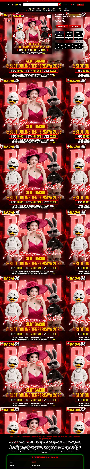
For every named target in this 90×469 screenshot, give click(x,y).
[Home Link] (16, 5)
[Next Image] (50, 35)
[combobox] (40, 4)
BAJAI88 (12, 441)
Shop (9, 4)
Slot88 (17, 442)
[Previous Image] (14, 35)
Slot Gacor (65, 445)
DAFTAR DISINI (61, 26)
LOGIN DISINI (75, 26)
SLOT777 (28, 441)
